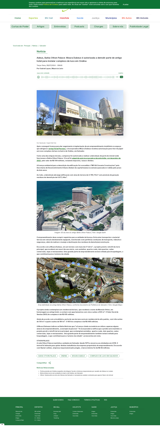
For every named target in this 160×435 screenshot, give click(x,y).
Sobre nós (118, 26)
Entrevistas (60, 26)
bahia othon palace (47, 356)
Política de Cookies (50, 4)
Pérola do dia (19, 411)
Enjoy (55, 413)
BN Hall (49, 18)
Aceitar (126, 4)
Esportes (33, 18)
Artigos (40, 26)
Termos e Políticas (92, 400)
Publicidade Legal (139, 26)
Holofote (64, 18)
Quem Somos (58, 400)
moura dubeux (78, 356)
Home (18, 18)
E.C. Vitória (37, 420)
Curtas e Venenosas (78, 411)
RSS (105, 400)
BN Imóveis (142, 18)
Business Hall (57, 411)
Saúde (80, 18)
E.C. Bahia (37, 418)
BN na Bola (38, 411)
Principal (27, 46)
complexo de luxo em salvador (104, 356)
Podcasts (79, 26)
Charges (98, 26)
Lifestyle (56, 415)
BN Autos (127, 18)
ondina (64, 356)
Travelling (56, 418)
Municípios (111, 18)
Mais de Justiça (115, 418)
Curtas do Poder (20, 26)
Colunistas (37, 415)
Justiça (95, 18)
